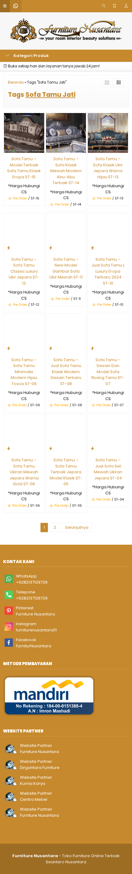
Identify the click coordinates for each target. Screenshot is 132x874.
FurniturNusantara (33, 646)
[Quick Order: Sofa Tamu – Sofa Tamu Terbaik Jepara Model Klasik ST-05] (51, 448)
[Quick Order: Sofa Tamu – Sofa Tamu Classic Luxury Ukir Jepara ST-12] (9, 248)
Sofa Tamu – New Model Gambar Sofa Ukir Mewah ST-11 (66, 268)
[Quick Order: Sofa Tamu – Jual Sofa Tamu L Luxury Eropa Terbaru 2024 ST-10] (92, 248)
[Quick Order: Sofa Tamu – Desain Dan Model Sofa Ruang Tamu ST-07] (92, 348)
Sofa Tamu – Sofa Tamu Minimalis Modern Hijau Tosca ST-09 (24, 372)
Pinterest (24, 608)
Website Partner (36, 745)
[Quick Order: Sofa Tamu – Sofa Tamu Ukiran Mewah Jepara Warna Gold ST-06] (9, 448)
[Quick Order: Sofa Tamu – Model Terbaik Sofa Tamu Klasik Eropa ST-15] (9, 147)
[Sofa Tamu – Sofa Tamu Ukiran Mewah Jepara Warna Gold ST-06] (24, 434)
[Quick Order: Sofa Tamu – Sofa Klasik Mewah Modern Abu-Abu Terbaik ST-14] (51, 147)
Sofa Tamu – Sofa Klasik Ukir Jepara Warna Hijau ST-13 (108, 168)
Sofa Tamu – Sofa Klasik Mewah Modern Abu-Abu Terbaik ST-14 (66, 171)
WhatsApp (26, 576)
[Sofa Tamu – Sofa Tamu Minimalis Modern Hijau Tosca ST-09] (24, 333)
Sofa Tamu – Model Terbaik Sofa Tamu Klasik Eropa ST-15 (24, 168)
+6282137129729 (32, 582)
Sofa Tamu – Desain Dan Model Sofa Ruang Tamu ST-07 (107, 372)
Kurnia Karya (32, 783)
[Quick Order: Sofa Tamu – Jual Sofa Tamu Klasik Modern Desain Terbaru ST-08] (51, 348)
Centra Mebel (33, 799)
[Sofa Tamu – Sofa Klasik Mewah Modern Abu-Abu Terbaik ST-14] (66, 133)
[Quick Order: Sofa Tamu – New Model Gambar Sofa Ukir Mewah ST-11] (51, 248)
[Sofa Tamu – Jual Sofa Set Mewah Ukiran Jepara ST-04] (108, 434)
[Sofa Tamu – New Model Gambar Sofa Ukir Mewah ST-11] (66, 233)
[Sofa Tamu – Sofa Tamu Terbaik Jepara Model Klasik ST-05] (66, 434)
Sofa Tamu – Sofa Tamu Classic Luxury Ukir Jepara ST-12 (24, 271)
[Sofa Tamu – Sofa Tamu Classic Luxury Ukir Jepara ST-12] (24, 233)
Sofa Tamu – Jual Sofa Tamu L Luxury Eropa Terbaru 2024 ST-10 (108, 271)
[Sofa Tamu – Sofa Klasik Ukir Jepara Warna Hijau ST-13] (108, 133)
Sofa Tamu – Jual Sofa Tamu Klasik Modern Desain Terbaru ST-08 (66, 372)
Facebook (26, 640)
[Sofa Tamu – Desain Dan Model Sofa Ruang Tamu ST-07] (108, 333)
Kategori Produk (31, 56)
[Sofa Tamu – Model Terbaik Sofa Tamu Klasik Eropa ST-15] (24, 133)
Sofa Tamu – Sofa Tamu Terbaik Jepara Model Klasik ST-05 (66, 472)
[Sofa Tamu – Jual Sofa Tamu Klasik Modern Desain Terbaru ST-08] (66, 333)
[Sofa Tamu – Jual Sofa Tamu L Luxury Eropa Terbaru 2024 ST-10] (108, 233)
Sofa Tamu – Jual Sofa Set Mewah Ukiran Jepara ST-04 (108, 469)
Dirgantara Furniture (40, 767)
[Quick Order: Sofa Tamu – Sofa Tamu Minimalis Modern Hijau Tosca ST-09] (9, 348)
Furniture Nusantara (35, 614)
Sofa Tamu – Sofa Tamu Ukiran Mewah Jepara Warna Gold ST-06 (24, 472)
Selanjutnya (76, 527)
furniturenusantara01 (36, 630)
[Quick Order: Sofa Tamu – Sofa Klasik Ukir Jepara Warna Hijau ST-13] (92, 147)
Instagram (26, 624)
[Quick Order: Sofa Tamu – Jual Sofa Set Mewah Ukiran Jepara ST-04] (92, 448)
